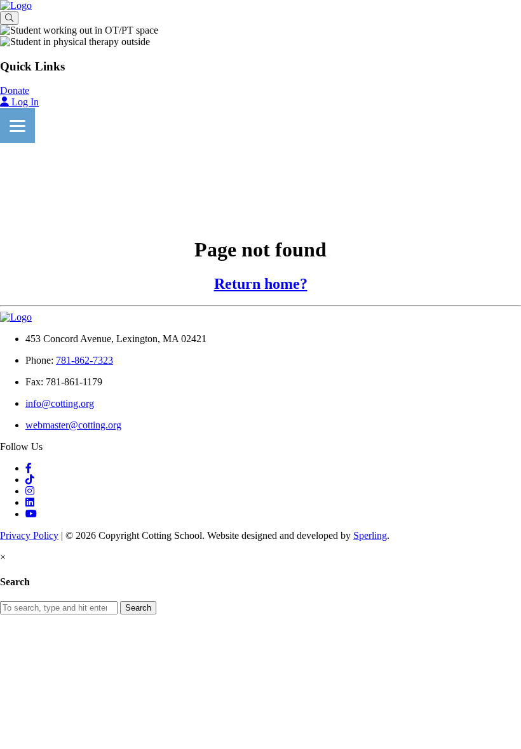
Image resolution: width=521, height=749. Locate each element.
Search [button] (138, 608)
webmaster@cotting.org (73, 425)
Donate (14, 90)
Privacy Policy (29, 535)
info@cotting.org (59, 403)
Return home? (261, 283)
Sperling (370, 535)
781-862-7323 (84, 360)
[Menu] (17, 125)
